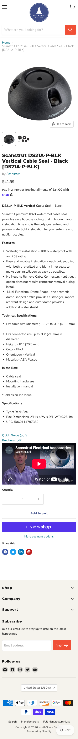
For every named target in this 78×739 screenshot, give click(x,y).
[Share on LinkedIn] (21, 552)
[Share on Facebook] (5, 552)
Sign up (62, 645)
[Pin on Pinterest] (29, 552)
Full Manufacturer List (56, 722)
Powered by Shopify (39, 731)
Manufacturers (30, 722)
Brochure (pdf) (12, 440)
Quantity (7, 489)
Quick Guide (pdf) (14, 435)
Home (6, 42)
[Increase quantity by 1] (38, 499)
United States (37, 688)
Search (12, 722)
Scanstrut (13, 174)
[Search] (70, 30)
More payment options (39, 536)
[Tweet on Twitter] (13, 552)
